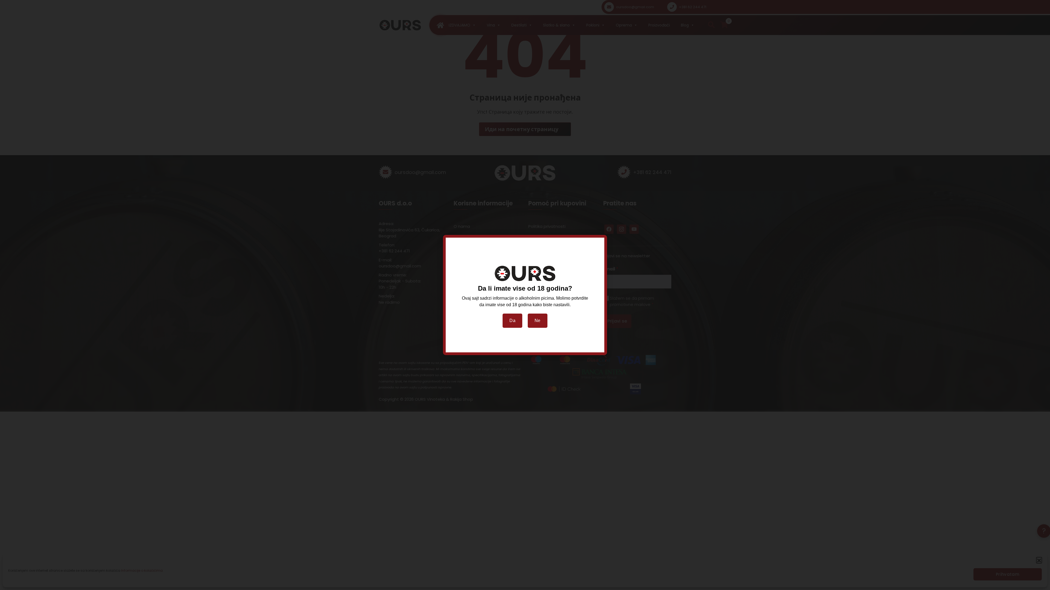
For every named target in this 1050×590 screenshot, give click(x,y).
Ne (538, 320)
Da (512, 320)
